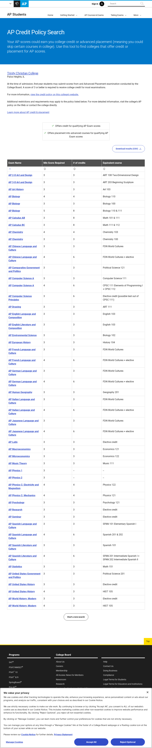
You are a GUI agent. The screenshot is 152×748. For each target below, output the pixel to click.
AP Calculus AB (16, 217)
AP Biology (14, 196)
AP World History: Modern (22, 598)
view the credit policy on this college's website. (54, 94)
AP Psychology (16, 502)
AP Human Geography (20, 392)
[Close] (147, 692)
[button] (137, 12)
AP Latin (13, 442)
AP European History (19, 342)
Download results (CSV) (127, 149)
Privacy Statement (63, 734)
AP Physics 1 (15, 470)
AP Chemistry (15, 232)
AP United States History (21, 584)
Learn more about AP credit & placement (28, 112)
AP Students (16, 14)
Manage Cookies (14, 742)
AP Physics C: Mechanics (21, 495)
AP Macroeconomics (19, 449)
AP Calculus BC (16, 225)
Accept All (91, 742)
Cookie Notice (28, 734)
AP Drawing (14, 306)
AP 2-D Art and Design (20, 175)
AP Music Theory (17, 463)
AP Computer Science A (21, 278)
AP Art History (16, 189)
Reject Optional (128, 742)
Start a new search (76, 617)
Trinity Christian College (22, 73)
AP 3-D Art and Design (20, 182)
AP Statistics (15, 566)
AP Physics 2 (15, 477)
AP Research (15, 509)
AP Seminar (14, 516)
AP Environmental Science (22, 335)
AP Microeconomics (19, 456)
